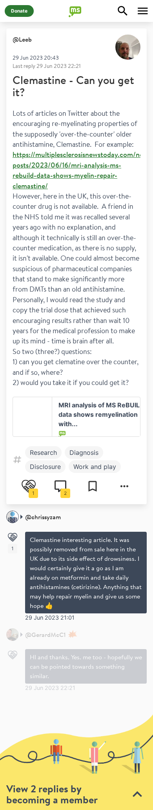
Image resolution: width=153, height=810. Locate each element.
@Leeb (22, 39)
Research (43, 452)
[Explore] (123, 11)
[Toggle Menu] (143, 11)
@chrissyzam (43, 517)
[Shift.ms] (76, 11)
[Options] (124, 486)
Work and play (94, 467)
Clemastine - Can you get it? (73, 86)
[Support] (12, 537)
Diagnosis (83, 452)
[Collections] (92, 486)
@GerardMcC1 (45, 634)
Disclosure (45, 467)
